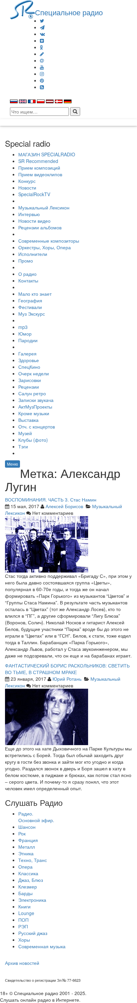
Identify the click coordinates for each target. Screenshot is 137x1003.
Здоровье (28, 360)
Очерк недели (33, 373)
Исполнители (32, 254)
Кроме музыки (33, 413)
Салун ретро (32, 393)
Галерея (27, 353)
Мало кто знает (35, 293)
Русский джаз (32, 933)
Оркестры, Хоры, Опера (44, 247)
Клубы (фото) (33, 439)
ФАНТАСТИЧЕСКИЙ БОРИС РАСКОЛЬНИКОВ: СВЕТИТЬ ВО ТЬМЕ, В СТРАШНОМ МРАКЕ (67, 668)
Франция (28, 840)
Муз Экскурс (31, 313)
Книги (24, 906)
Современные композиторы (48, 240)
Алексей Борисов (64, 506)
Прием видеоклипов (40, 174)
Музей (25, 433)
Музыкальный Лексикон (43, 207)
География (30, 300)
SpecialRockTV (34, 194)
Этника (26, 853)
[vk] (42, 34)
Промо (25, 260)
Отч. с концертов (36, 426)
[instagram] (42, 73)
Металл (26, 846)
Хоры (24, 939)
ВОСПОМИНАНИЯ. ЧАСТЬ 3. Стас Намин (50, 499)
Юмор (25, 333)
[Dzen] (42, 40)
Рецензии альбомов (40, 227)
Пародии (28, 340)
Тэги (23, 446)
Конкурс (27, 181)
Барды (25, 893)
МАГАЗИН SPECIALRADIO (46, 154)
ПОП (23, 919)
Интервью (29, 214)
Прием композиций (39, 167)
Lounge (26, 913)
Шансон (27, 826)
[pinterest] (42, 80)
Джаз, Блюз (30, 880)
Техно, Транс (32, 860)
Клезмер (27, 886)
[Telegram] (42, 27)
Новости (27, 187)
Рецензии (28, 386)
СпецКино (29, 366)
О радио (27, 273)
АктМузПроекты (35, 406)
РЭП (23, 926)
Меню (12, 464)
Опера (25, 866)
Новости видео (34, 220)
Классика (28, 873)
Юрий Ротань (67, 678)
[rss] (42, 87)
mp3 (23, 327)
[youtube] (42, 67)
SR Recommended (38, 161)
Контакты (28, 280)
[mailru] (42, 60)
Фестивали (30, 307)
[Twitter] (42, 20)
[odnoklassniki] (41, 47)
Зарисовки (29, 380)
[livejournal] (42, 53)
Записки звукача (36, 400)
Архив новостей (22, 963)
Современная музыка (42, 946)
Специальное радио (69, 12)
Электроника (32, 899)
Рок (22, 833)
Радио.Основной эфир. (36, 816)
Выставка (28, 420)
